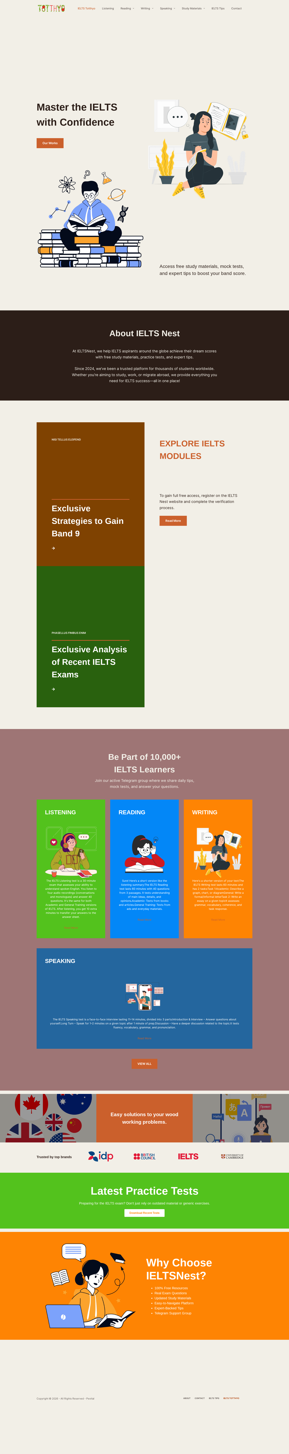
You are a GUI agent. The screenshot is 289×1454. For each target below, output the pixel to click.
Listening (108, 8)
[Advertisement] (100, 41)
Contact (236, 8)
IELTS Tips (218, 8)
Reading (126, 8)
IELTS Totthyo (86, 8)
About (186, 1398)
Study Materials (192, 8)
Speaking (166, 8)
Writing (145, 8)
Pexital (90, 1398)
